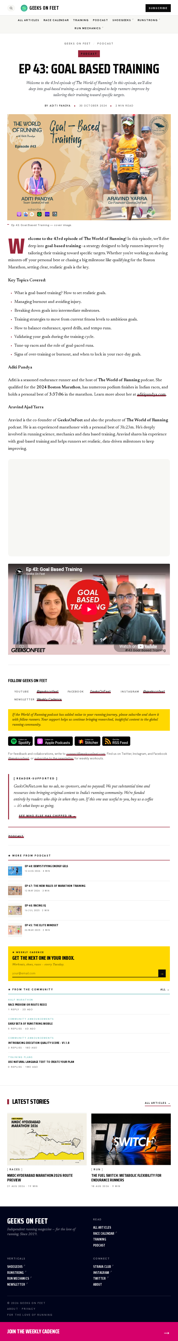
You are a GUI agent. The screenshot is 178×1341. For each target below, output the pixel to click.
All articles (102, 1227)
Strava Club (102, 1266)
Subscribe (158, 8)
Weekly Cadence (49, 699)
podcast (16, 836)
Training (81, 20)
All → (165, 989)
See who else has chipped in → (47, 816)
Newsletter (16, 1284)
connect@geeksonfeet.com (86, 754)
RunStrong (148, 20)
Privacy (28, 1308)
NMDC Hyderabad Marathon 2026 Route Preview (40, 1177)
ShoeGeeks (121, 20)
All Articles (28, 20)
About (97, 1284)
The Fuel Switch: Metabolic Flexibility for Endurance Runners (126, 1177)
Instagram (101, 1272)
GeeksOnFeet (100, 691)
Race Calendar (56, 20)
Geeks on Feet (77, 43)
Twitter (99, 1278)
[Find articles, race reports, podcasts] (11, 8)
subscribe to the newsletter (54, 758)
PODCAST (105, 43)
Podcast (100, 20)
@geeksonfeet (47, 691)
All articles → (158, 1103)
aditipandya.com (151, 395)
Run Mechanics (88, 28)
